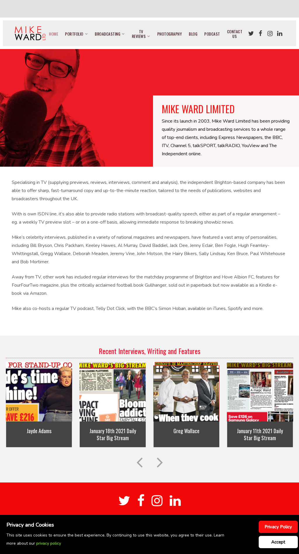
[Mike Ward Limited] (30, 33)
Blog (193, 34)
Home (53, 34)
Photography (169, 34)
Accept (278, 542)
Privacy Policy (278, 527)
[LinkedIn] (279, 33)
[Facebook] (260, 33)
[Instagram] (270, 33)
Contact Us (235, 34)
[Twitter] (250, 33)
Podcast (212, 34)
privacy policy (48, 543)
